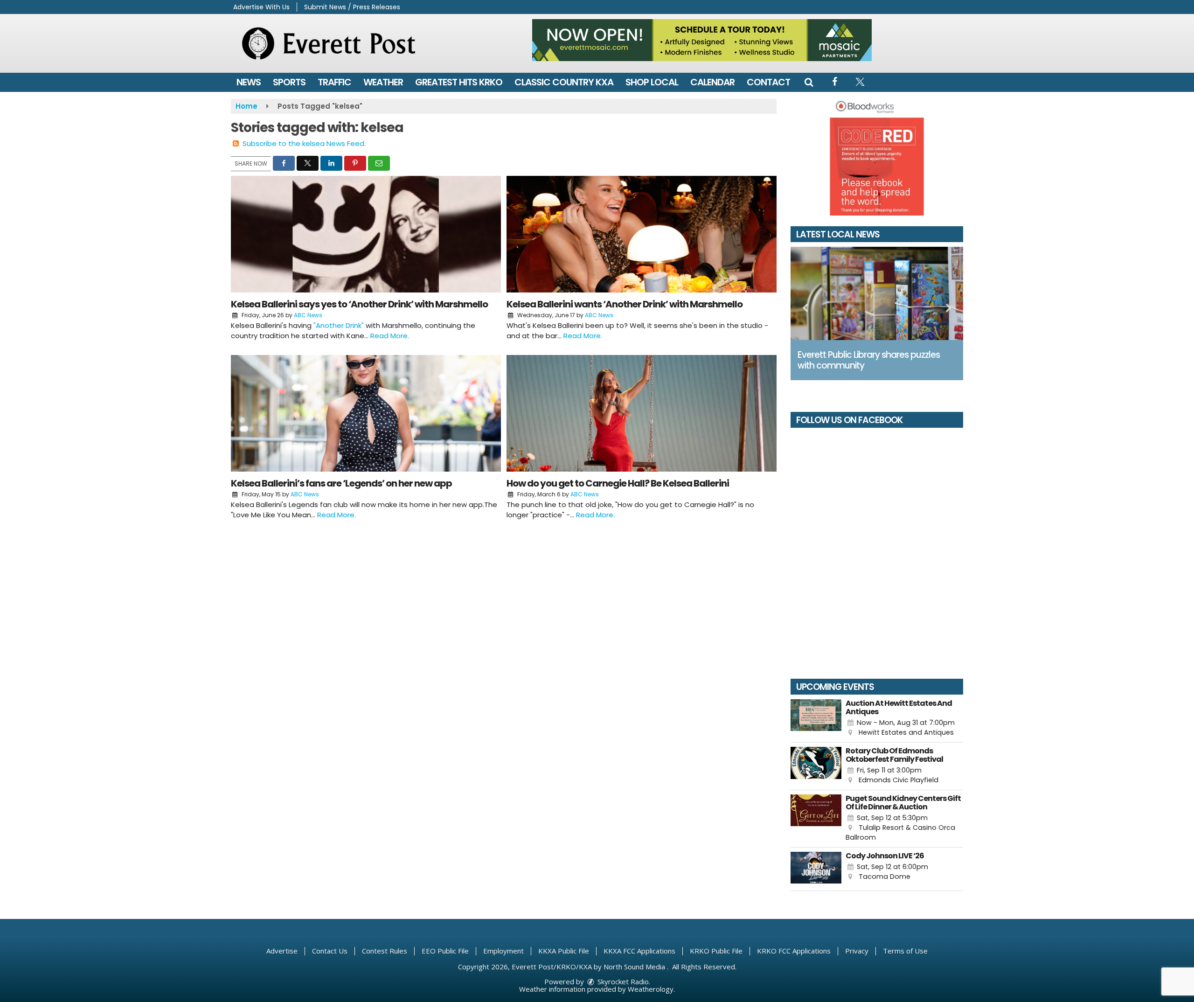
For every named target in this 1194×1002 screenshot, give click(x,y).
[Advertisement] (702, 40)
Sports (289, 82)
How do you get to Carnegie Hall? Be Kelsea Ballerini (618, 483)
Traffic (334, 82)
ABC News (308, 315)
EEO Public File (445, 950)
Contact (768, 82)
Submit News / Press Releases (352, 7)
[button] (808, 82)
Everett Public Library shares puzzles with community (869, 360)
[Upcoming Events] (816, 718)
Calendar (712, 82)
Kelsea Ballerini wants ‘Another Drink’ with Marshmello (625, 304)
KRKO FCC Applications (794, 950)
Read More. (389, 336)
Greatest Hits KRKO (458, 82)
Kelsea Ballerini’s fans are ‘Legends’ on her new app (341, 483)
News (248, 82)
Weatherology (650, 989)
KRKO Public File (716, 950)
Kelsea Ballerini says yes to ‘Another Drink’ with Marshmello (359, 304)
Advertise (282, 950)
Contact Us (329, 950)
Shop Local (651, 82)
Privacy (856, 950)
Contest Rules (384, 950)
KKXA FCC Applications (639, 950)
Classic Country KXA (563, 82)
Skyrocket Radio (622, 981)
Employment (503, 950)
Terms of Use (905, 950)
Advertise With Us (261, 7)
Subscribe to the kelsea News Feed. (304, 143)
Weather (383, 82)
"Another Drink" (338, 325)
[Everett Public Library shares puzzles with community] (877, 293)
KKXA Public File (563, 950)
